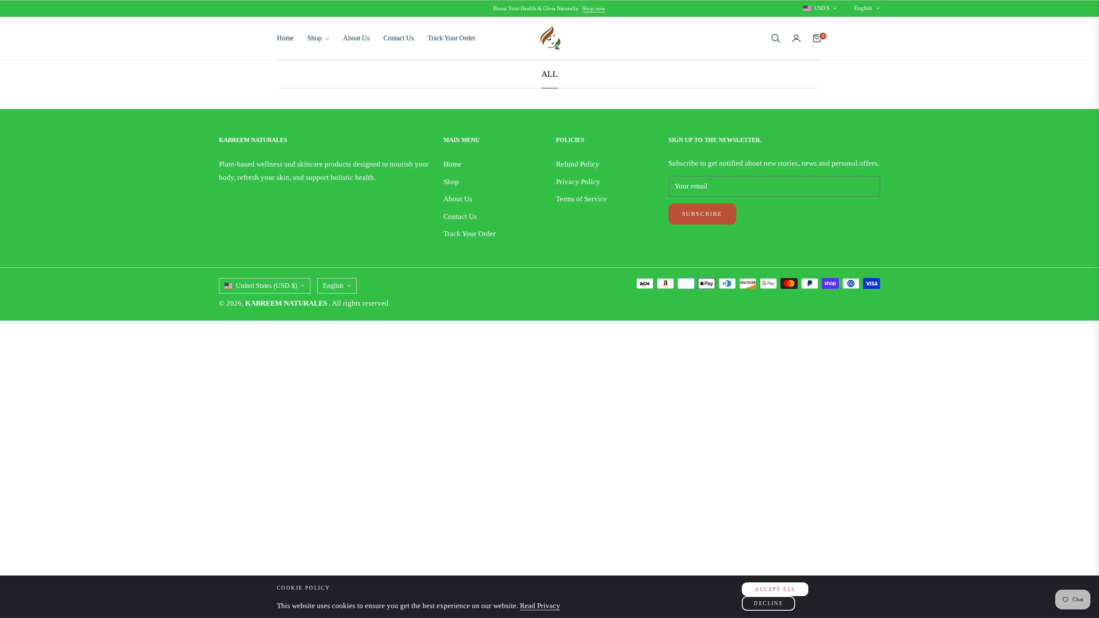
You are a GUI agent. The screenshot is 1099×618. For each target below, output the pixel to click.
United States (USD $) (266, 285)
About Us (457, 199)
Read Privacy (540, 606)
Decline (768, 603)
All (549, 74)
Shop (451, 182)
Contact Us (460, 216)
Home (452, 164)
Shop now (593, 8)
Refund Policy (577, 164)
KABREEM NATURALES (287, 303)
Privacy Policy (578, 182)
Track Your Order (469, 234)
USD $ (821, 8)
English (863, 8)
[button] (775, 38)
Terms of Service (581, 199)
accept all (775, 589)
